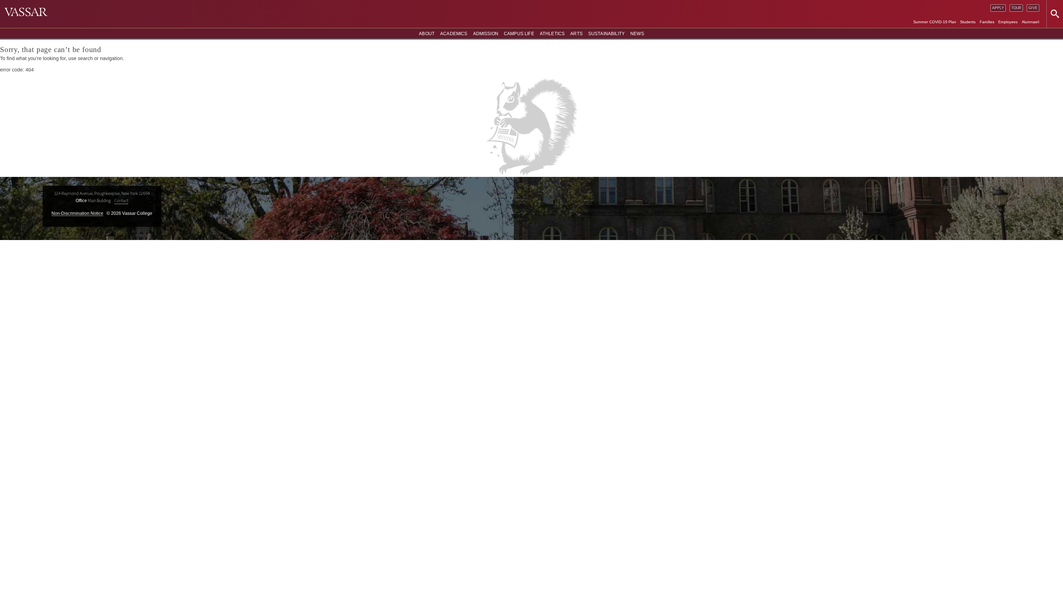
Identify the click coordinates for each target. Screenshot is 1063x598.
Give (1033, 8)
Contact (121, 201)
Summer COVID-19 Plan (934, 22)
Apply (998, 8)
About (427, 33)
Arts (576, 33)
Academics (453, 33)
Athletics (552, 33)
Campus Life (519, 33)
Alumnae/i (1030, 22)
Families (987, 22)
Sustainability (606, 33)
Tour (1016, 8)
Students (968, 22)
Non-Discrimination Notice (77, 213)
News (637, 33)
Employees (1008, 22)
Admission (485, 33)
